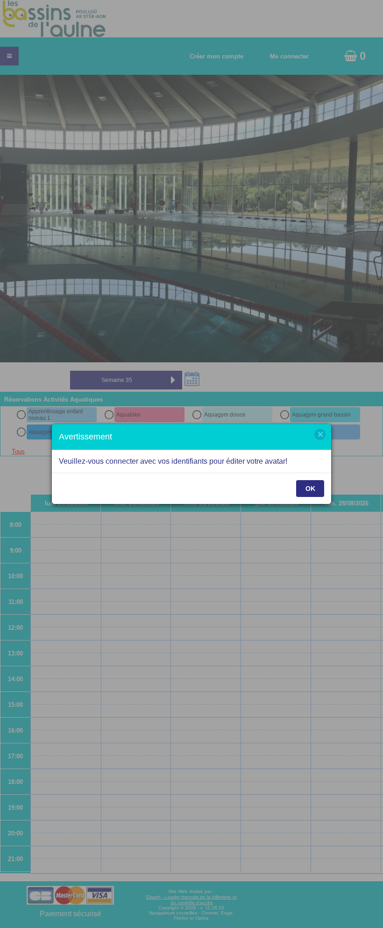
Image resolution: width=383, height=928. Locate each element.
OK (310, 488)
